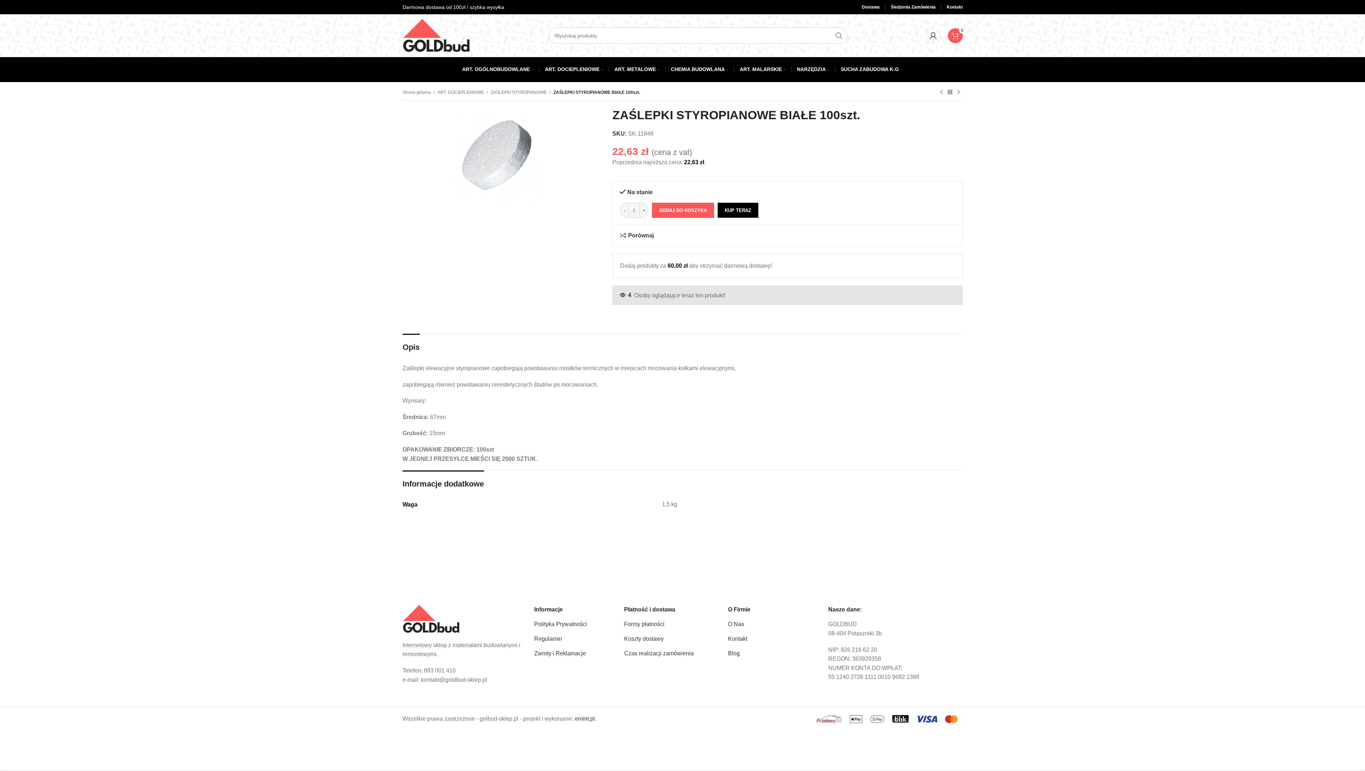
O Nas (736, 624)
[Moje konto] (933, 36)
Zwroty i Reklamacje (560, 653)
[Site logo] (436, 35)
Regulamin (548, 639)
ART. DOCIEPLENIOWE (461, 92)
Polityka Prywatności (560, 624)
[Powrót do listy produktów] (950, 92)
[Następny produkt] (958, 92)
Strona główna (417, 92)
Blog (734, 653)
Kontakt (737, 639)
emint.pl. (585, 719)
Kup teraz (738, 210)
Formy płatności (644, 624)
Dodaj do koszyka (683, 210)
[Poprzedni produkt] (941, 92)
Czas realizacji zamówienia (659, 653)
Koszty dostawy (644, 639)
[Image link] (431, 619)
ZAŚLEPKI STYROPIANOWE (519, 92)
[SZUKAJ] (839, 35)
